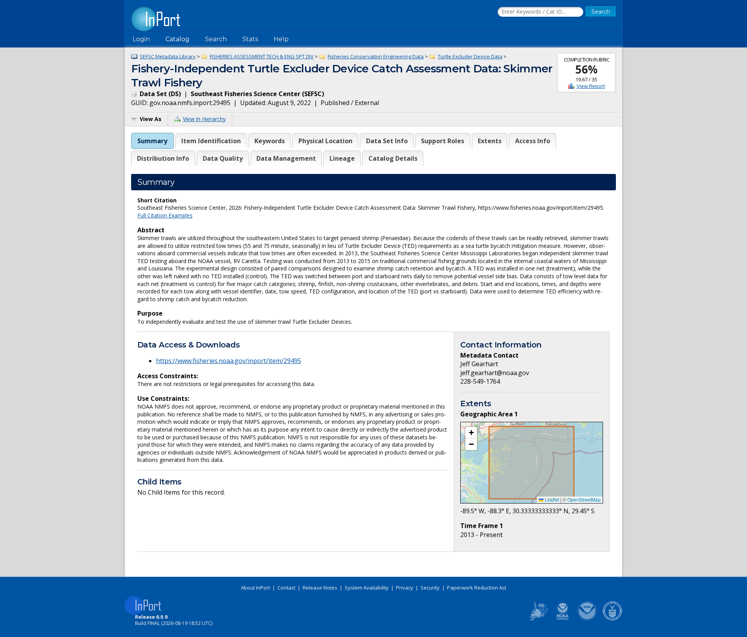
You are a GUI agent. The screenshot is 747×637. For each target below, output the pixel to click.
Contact (286, 587)
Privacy (404, 587)
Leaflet (551, 499)
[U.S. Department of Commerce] (612, 619)
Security (430, 587)
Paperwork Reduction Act (476, 587)
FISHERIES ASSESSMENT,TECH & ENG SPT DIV (262, 56)
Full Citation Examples (165, 215)
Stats (250, 39)
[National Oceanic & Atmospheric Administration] (587, 619)
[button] (471, 433)
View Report (591, 85)
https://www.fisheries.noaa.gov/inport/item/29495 (228, 360)
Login (141, 39)
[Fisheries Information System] (538, 619)
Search (216, 39)
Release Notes (320, 587)
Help (281, 39)
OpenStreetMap (584, 499)
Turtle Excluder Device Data (470, 56)
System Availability (367, 587)
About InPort (255, 587)
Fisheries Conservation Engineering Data (376, 56)
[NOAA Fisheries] (562, 619)
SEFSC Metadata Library (168, 56)
